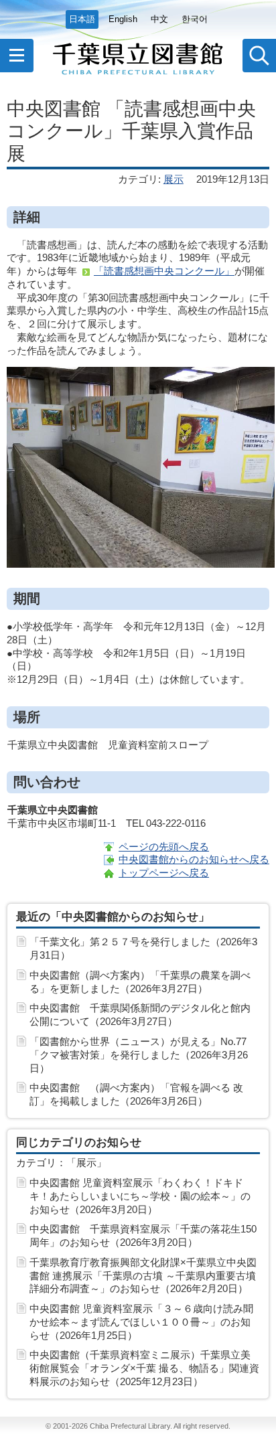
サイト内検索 (259, 55)
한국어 (195, 19)
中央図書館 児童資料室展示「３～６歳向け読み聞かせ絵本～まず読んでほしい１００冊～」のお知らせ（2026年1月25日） (141, 1322)
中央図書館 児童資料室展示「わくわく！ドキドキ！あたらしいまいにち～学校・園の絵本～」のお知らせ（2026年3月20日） (140, 1196)
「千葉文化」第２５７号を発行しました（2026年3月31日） (143, 948)
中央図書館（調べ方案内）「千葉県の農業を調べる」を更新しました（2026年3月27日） (140, 981)
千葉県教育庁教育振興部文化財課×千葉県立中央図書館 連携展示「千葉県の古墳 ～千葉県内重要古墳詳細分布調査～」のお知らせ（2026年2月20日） (143, 1276)
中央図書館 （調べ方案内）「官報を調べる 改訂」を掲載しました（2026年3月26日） (136, 1094)
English (123, 19)
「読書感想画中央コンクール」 (164, 270)
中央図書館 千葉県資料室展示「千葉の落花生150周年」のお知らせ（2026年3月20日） (143, 1235)
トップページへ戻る (164, 872)
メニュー (16, 55)
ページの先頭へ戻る (164, 846)
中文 (159, 19)
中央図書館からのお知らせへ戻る (194, 859)
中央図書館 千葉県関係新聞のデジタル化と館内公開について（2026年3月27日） (140, 1014)
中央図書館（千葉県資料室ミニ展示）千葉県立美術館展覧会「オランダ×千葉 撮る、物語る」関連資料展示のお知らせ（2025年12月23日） (144, 1368)
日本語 (82, 19)
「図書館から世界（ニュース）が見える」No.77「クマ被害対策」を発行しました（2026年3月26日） (138, 1055)
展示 (173, 179)
